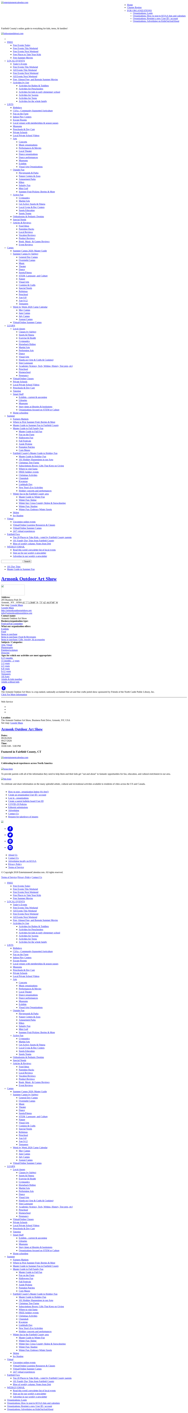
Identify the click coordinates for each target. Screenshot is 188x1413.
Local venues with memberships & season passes (35, 123)
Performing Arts (26, 350)
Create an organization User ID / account (27, 795)
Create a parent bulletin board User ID (26, 801)
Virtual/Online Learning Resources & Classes (34, 525)
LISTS (10, 104)
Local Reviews (26, 232)
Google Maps (16, 605)
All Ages (5, 676)
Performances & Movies (30, 148)
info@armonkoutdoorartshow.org (16, 613)
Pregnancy (24, 375)
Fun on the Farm (20, 113)
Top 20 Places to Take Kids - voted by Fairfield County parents (42, 537)
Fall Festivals (25, 441)
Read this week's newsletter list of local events (34, 550)
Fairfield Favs (13, 534)
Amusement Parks (27, 179)
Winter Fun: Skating (28, 506)
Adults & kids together (11, 679)
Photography (7, 647)
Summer (11, 416)
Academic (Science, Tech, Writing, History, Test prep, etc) (46, 366)
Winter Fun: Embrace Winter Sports (35, 509)
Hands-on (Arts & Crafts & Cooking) (36, 360)
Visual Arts (24, 282)
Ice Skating (18, 515)
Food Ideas (24, 226)
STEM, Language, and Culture (33, 276)
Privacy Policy (15, 864)
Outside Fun (18, 170)
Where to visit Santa (28, 469)
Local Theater (25, 151)
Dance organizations (28, 154)
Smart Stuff (18, 394)
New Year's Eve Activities (31, 487)
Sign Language (26, 363)
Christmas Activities (28, 475)
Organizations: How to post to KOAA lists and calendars (159, 16)
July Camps (24, 316)
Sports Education (27, 210)
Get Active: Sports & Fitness (32, 204)
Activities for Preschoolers (31, 88)
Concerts (23, 142)
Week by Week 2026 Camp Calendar (30, 307)
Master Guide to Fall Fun (30, 431)
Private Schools (20, 132)
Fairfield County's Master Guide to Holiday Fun (35, 453)
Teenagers (23, 303)
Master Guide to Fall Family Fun (28, 428)
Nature (22, 279)
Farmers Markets (20, 419)
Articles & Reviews (22, 222)
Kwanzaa (23, 481)
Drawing (5, 653)
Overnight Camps (27, 260)
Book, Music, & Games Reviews (34, 241)
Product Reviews (27, 238)
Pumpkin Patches (27, 447)
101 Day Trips (13, 566)
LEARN (11, 325)
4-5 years (5, 666)
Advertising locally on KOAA (22, 861)
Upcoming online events (24, 522)
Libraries (23, 400)
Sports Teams (25, 213)
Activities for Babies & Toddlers (34, 85)
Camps (10, 247)
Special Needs (19, 219)
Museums (17, 126)
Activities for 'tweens (28, 95)
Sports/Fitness (25, 272)
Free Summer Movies (23, 57)
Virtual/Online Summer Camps (27, 322)
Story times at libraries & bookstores (35, 406)
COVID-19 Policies (17, 804)
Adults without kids (10, 682)
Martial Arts (24, 201)
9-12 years (6, 671)
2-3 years (5, 663)
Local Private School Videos (26, 135)
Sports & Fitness (26, 335)
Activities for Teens (28, 98)
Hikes (21, 182)
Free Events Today (21, 45)
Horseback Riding (27, 344)
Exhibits (22, 163)
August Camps (26, 319)
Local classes (19, 328)
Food (3, 631)
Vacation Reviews (27, 235)
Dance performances (28, 157)
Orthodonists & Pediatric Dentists (28, 216)
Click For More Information (14, 694)
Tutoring (17, 391)
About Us (12, 855)
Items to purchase (9, 634)
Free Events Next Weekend (25, 51)
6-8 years (5, 668)
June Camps (24, 313)
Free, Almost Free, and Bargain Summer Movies (35, 79)
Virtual (10, 518)
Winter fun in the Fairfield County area (31, 494)
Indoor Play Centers (22, 117)
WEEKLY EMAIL (16, 546)
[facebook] (10, 828)
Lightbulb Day (25, 484)
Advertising (13, 810)
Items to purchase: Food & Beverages (18, 637)
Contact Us (13, 813)
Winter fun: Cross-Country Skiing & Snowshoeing (42, 503)
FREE (10, 42)
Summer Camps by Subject (25, 254)
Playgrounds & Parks (28, 173)
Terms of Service (16, 867)
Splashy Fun (24, 185)
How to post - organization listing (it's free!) (28, 791)
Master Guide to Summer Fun (21, 569)
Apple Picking (25, 444)
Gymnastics (24, 198)
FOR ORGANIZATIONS (139, 10)
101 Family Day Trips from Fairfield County (33, 540)
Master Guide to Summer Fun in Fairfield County (36, 425)
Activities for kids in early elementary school (39, 92)
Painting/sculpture (9, 650)
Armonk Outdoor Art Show (29, 578)
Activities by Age (21, 82)
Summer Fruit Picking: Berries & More (37, 191)
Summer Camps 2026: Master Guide (30, 251)
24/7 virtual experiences (24, 531)
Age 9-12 (23, 300)
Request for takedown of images (23, 816)
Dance (22, 269)
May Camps (24, 310)
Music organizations (28, 145)
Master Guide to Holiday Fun (32, 456)
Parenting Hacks (26, 229)
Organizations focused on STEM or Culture (39, 409)
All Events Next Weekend (25, 76)
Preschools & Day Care (24, 129)
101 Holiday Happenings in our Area (36, 459)
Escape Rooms (20, 120)
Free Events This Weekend (25, 48)
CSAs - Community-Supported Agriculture (33, 110)
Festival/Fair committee (12, 623)
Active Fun (18, 194)
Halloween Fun (26, 437)
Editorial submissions (18, 807)
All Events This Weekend (25, 70)
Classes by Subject (27, 332)
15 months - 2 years (10, 660)
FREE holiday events (29, 472)
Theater (22, 266)
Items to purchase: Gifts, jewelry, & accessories (23, 639)
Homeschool (25, 372)
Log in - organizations (18, 798)
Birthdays (17, 107)
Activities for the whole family (33, 101)
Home (130, 5)
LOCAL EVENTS (16, 61)
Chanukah (23, 478)
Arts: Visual (6, 645)
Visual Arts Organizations (31, 166)
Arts (15, 138)
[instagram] (10, 847)
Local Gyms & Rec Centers (32, 207)
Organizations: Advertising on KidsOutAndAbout (156, 21)
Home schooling (20, 413)
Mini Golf (23, 188)
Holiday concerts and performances (35, 490)
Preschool (23, 294)
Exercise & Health (27, 338)
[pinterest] (10, 841)
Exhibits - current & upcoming (33, 397)
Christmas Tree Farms (29, 462)
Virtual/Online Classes (23, 378)
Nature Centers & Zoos (29, 176)
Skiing (16, 512)
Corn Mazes (24, 450)
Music (22, 263)
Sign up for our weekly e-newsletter (29, 553)
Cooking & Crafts (27, 285)
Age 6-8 (22, 297)
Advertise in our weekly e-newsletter (30, 556)
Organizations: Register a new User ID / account (155, 18)
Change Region (134, 7)
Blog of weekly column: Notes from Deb (32, 543)
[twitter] (10, 835)
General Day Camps (28, 257)
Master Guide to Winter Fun (32, 497)
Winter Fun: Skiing (27, 500)
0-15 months (7, 658)
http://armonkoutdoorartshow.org (16, 610)
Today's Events (20, 64)
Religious (23, 291)
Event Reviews (26, 244)
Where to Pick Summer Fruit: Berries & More (34, 422)
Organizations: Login (143, 13)
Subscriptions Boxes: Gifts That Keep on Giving (41, 465)
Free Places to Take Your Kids (27, 54)
